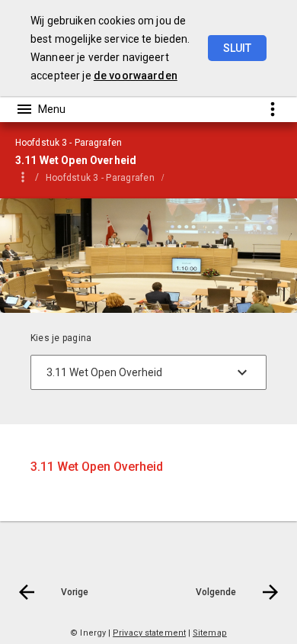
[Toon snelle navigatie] (272, 108)
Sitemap (210, 633)
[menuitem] (108, 177)
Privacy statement (149, 633)
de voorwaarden (135, 75)
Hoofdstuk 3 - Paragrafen (100, 177)
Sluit (237, 48)
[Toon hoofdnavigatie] (40, 109)
